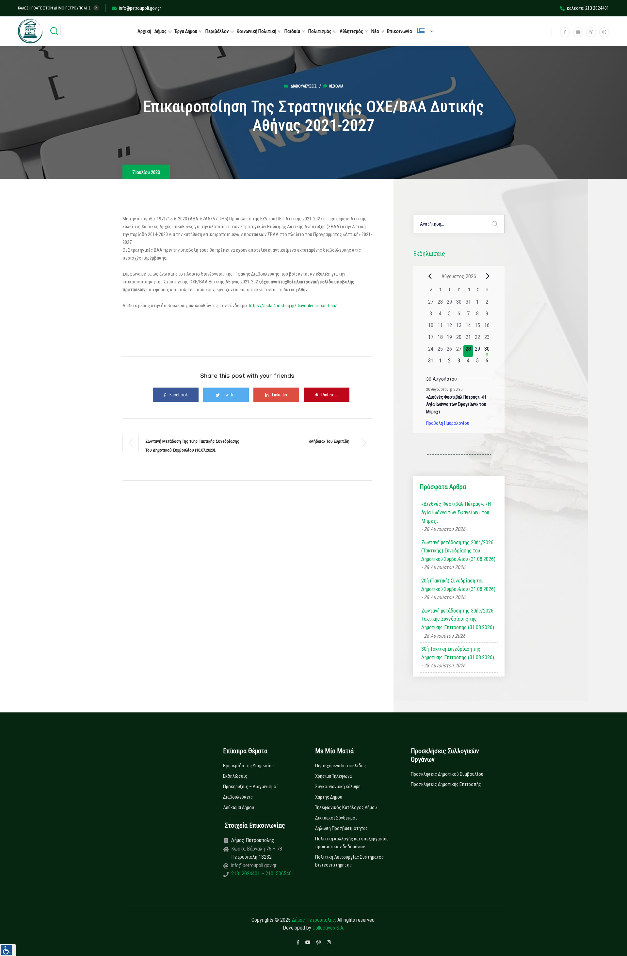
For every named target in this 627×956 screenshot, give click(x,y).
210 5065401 (279, 873)
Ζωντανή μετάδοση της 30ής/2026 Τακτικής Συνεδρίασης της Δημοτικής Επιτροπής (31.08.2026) (457, 619)
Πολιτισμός (319, 31)
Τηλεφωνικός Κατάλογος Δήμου (346, 807)
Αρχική (144, 31)
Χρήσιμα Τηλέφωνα (333, 776)
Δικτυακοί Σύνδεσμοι (336, 818)
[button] (8, 950)
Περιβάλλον (217, 31)
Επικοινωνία (399, 31)
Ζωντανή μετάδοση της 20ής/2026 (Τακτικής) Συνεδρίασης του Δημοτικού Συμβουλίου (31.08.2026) (458, 550)
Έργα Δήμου (186, 31)
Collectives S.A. (328, 928)
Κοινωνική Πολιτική (256, 31)
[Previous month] (430, 276)
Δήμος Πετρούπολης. (314, 920)
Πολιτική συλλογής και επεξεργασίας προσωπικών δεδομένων (352, 843)
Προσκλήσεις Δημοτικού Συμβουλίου (447, 774)
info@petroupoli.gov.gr (140, 8)
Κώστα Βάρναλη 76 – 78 (256, 849)
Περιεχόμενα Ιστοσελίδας (340, 766)
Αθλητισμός (351, 31)
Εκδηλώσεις (235, 776)
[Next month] (488, 276)
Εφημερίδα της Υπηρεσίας (248, 766)
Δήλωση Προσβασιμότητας (341, 828)
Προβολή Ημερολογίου (447, 423)
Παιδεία (292, 31)
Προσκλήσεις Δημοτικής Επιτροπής (446, 784)
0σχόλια (336, 86)
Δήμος (160, 31)
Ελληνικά (428, 31)
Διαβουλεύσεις (304, 86)
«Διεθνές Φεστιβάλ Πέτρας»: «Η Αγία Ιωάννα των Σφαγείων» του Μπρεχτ (456, 404)
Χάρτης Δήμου (328, 797)
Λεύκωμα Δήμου (238, 807)
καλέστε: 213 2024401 (588, 8)
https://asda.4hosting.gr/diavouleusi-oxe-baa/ (293, 306)
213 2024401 (246, 873)
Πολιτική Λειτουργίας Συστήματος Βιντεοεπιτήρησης (349, 861)
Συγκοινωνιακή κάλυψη (338, 786)
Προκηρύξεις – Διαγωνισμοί (250, 786)
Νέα (375, 31)
